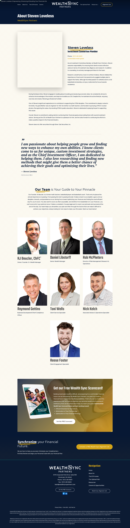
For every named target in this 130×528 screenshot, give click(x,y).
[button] (64, 421)
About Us (91, 473)
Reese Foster (59, 360)
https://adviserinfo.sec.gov (25, 514)
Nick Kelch (90, 309)
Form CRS (65, 507)
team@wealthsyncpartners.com (65, 484)
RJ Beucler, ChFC (29, 259)
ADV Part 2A (72, 507)
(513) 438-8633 (77, 56)
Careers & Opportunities (96, 485)
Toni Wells (57, 309)
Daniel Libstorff (60, 258)
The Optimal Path (94, 479)
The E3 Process (93, 476)
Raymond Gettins (28, 309)
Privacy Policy (58, 507)
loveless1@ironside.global (76, 58)
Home (90, 470)
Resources (92, 482)
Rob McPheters (93, 258)
